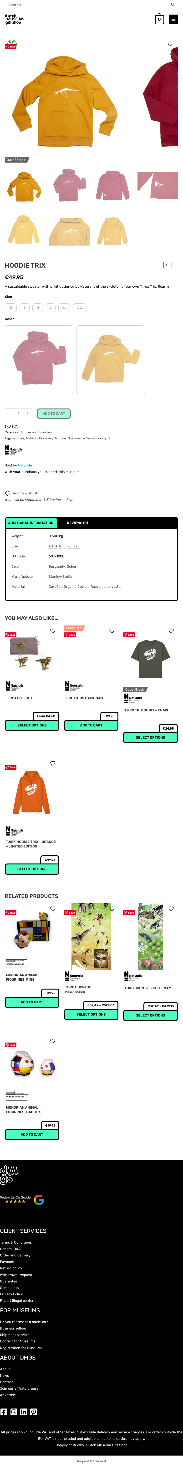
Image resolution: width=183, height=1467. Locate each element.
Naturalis (60, 438)
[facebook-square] (5, 1412)
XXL (76, 546)
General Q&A (10, 1249)
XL (69, 546)
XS (51, 546)
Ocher (71, 566)
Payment (7, 1262)
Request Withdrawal (91, 1461)
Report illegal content (18, 1300)
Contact (6, 1382)
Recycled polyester (106, 586)
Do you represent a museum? (24, 1322)
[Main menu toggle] (173, 19)
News (4, 1375)
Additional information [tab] (30, 523)
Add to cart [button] (91, 725)
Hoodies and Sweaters (36, 432)
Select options (150, 737)
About (5, 1369)
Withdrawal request (16, 1275)
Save (12, 46)
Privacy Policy (11, 1294)
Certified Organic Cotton (69, 586)
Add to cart (54, 413)
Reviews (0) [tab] (77, 523)
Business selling (13, 1328)
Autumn (32, 438)
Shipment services (15, 1335)
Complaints (9, 1288)
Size (8, 297)
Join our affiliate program (20, 1388)
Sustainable (76, 438)
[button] (170, 45)
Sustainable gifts (98, 438)
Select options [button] (32, 725)
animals (18, 438)
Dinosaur (45, 438)
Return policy (11, 1268)
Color (9, 319)
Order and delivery (15, 1255)
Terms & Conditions (16, 1242)
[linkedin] (25, 1412)
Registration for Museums (21, 1348)
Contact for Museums (17, 1341)
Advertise (8, 1395)
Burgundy (57, 566)
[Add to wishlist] (53, 631)
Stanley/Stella (60, 576)
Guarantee (8, 1281)
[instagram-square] (15, 1412)
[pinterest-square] (35, 1412)
